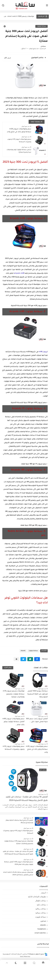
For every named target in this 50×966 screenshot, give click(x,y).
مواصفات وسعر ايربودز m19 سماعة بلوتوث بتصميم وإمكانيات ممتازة (13, 694)
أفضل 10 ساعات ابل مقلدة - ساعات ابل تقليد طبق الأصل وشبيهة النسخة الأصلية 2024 (27, 799)
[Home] (43, 962)
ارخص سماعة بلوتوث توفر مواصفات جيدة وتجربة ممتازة (19, 151)
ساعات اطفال (40, 901)
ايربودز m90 (43, 352)
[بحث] (3, 5)
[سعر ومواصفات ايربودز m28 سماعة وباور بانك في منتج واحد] (39, 130)
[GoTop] (6, 963)
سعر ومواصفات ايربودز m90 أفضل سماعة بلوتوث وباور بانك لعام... (13, 722)
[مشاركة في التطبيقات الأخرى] (16, 659)
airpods (23, 651)
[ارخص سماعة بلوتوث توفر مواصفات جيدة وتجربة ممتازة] (39, 150)
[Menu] (25, 963)
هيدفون (43, 921)
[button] (37, 659)
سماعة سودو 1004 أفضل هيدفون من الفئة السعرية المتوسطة (37, 694)
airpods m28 (19, 273)
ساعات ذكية (41, 905)
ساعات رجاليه (40, 909)
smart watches (40, 933)
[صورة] (41, 821)
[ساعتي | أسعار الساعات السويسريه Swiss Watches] (25, 5)
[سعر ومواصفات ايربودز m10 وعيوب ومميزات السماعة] (39, 140)
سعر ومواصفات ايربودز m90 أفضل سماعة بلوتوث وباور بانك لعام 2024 (18, 863)
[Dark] (15, 963)
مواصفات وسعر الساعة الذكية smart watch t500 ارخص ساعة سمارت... (18, 16)
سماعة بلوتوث (41, 26)
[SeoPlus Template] (46, 954)
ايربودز (43, 893)
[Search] (34, 963)
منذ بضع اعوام (25, 126)
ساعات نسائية (40, 913)
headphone (41, 929)
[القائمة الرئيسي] (47, 5)
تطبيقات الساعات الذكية (37, 897)
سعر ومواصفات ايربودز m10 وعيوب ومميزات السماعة (19, 141)
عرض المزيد (8, 667)
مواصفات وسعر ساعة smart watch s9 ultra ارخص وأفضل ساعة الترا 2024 (18, 874)
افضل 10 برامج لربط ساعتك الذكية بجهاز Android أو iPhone (19, 822)
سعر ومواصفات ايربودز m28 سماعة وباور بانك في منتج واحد (19, 130)
